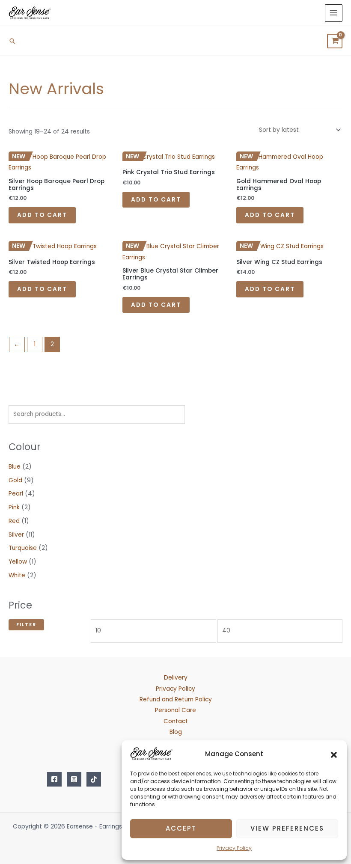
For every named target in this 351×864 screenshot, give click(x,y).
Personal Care (175, 710)
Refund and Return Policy (176, 699)
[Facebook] (54, 779)
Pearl (16, 494)
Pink (14, 507)
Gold (15, 480)
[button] (334, 754)
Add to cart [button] (42, 215)
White (17, 575)
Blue (15, 467)
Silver (16, 535)
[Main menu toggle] (333, 13)
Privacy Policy (234, 848)
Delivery (175, 678)
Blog (176, 732)
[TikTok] (93, 779)
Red (14, 521)
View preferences (287, 828)
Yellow (18, 562)
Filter (26, 624)
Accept (181, 828)
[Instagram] (74, 779)
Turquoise (23, 548)
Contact (176, 721)
